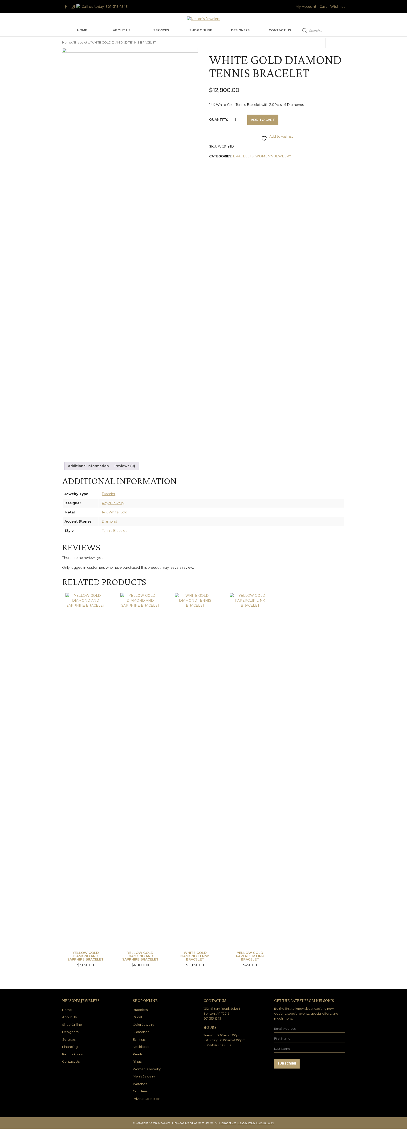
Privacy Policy (246, 1123)
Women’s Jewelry (147, 1069)
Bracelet (108, 494)
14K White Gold (114, 512)
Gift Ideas (140, 1091)
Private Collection (146, 1099)
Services (161, 30)
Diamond (109, 521)
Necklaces (141, 1047)
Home (82, 30)
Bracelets (81, 42)
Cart (323, 6)
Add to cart (263, 120)
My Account (306, 6)
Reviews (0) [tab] (124, 466)
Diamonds (141, 1032)
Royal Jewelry (113, 503)
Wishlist (337, 6)
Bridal (137, 1017)
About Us (121, 30)
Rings (137, 1061)
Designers (240, 30)
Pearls (137, 1054)
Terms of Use (228, 1123)
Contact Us (280, 30)
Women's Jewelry (273, 156)
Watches (140, 1084)
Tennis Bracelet (114, 530)
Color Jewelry (143, 1024)
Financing (70, 1047)
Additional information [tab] (88, 466)
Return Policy (72, 1054)
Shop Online (200, 30)
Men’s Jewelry (144, 1076)
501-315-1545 (117, 6)
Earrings (139, 1039)
